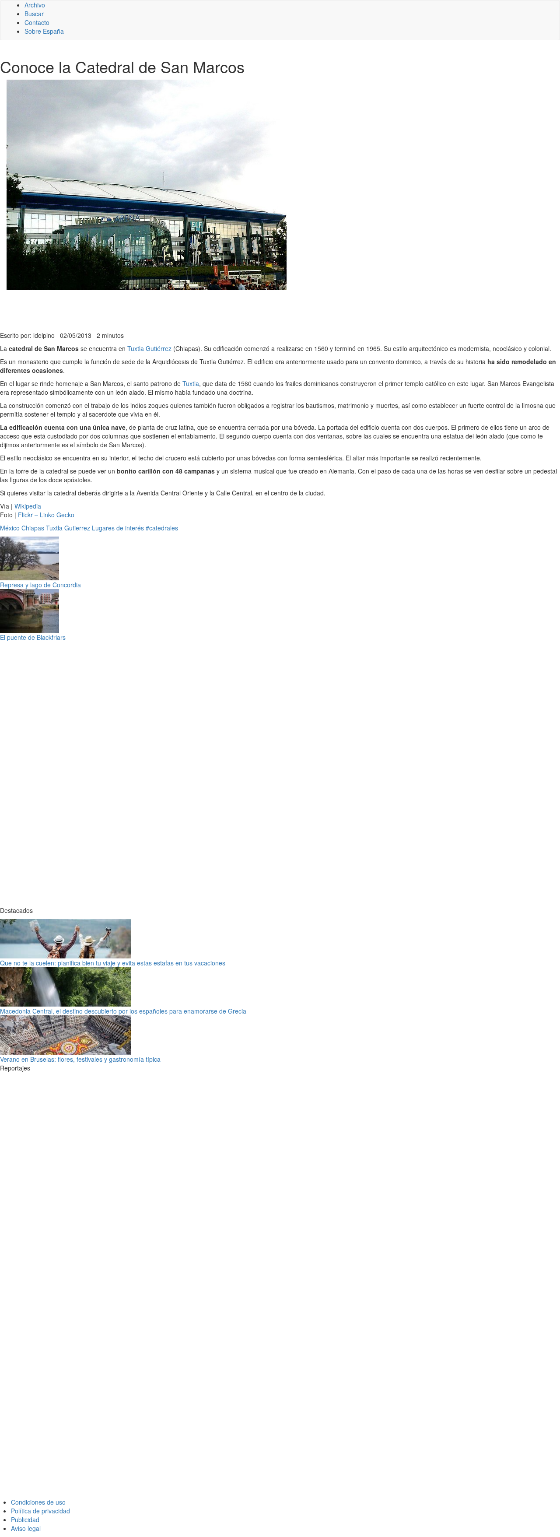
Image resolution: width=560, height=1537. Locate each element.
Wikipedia (27, 506)
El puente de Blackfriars (33, 637)
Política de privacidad (40, 1510)
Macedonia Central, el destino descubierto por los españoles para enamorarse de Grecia (123, 1011)
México (10, 527)
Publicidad (25, 1519)
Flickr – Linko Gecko (46, 514)
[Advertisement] (214, 309)
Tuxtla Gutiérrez (149, 348)
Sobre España (44, 31)
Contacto (36, 22)
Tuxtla (190, 383)
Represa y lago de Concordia (40, 584)
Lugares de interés (118, 527)
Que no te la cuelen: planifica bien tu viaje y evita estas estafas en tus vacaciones (112, 962)
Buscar (34, 13)
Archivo (34, 4)
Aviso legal (26, 1528)
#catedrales (162, 527)
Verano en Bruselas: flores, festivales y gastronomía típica (80, 1059)
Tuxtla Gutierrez (68, 527)
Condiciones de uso (38, 1502)
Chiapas (32, 527)
